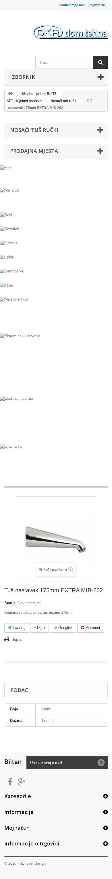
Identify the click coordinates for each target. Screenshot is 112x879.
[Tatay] (56, 289)
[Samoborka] (56, 275)
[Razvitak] (56, 233)
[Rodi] (56, 219)
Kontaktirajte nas (71, 5)
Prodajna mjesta (34, 150)
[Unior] (56, 261)
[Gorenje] (56, 247)
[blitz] (56, 175)
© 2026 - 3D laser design (25, 863)
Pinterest (92, 627)
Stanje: (10, 603)
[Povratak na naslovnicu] (10, 94)
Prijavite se (96, 5)
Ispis (17, 639)
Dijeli (40, 627)
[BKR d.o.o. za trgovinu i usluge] (70, 27)
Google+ (64, 627)
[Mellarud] (56, 199)
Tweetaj (18, 627)
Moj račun (17, 827)
